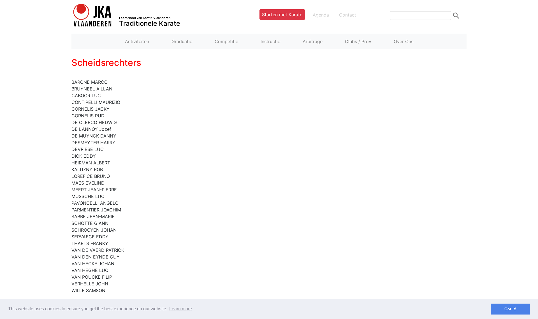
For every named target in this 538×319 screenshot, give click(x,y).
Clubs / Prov (358, 41)
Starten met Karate (282, 14)
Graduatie (181, 41)
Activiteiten (137, 41)
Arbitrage (313, 41)
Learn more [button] (180, 308)
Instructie (270, 41)
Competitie (226, 41)
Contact (347, 15)
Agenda (321, 15)
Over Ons (403, 41)
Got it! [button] (510, 309)
